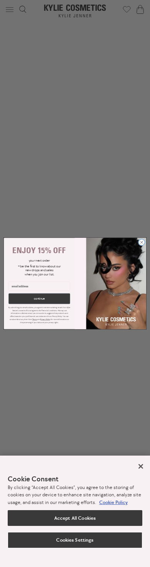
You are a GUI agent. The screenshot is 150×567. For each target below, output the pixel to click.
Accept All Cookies (75, 518)
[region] (75, 511)
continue (39, 299)
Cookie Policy (113, 502)
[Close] (140, 466)
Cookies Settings (74, 540)
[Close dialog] (141, 242)
